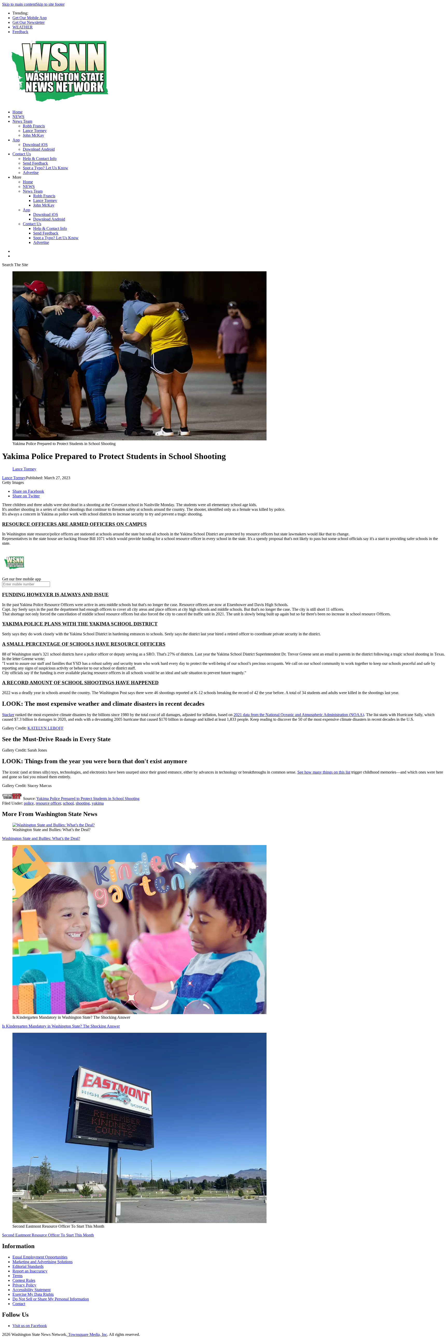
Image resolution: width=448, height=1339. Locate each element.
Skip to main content (19, 4)
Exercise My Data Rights (33, 1294)
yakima (98, 803)
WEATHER (22, 27)
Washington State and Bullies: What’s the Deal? (41, 838)
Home (17, 112)
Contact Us (21, 154)
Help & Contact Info (40, 158)
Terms (17, 1275)
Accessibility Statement (31, 1289)
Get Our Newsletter (28, 22)
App (16, 140)
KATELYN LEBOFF (45, 728)
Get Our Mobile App (29, 18)
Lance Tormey (35, 130)
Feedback (20, 32)
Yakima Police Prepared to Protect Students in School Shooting (87, 798)
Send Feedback (35, 163)
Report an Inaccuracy (29, 1271)
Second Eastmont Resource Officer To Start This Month (48, 1235)
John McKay (33, 135)
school (68, 803)
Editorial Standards (28, 1266)
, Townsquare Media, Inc (86, 1334)
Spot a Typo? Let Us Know (45, 168)
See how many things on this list (323, 772)
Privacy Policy (24, 1285)
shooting (83, 803)
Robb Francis (34, 126)
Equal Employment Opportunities (39, 1257)
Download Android (39, 149)
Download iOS (35, 144)
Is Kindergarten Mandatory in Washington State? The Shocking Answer (61, 1026)
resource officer (48, 803)
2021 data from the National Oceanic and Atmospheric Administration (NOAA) (299, 714)
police (29, 803)
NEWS (18, 116)
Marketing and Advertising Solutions (42, 1262)
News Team (22, 121)
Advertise (31, 172)
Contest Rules (23, 1280)
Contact (18, 1303)
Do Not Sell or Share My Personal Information (50, 1299)
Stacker (8, 714)
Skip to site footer (50, 4)
